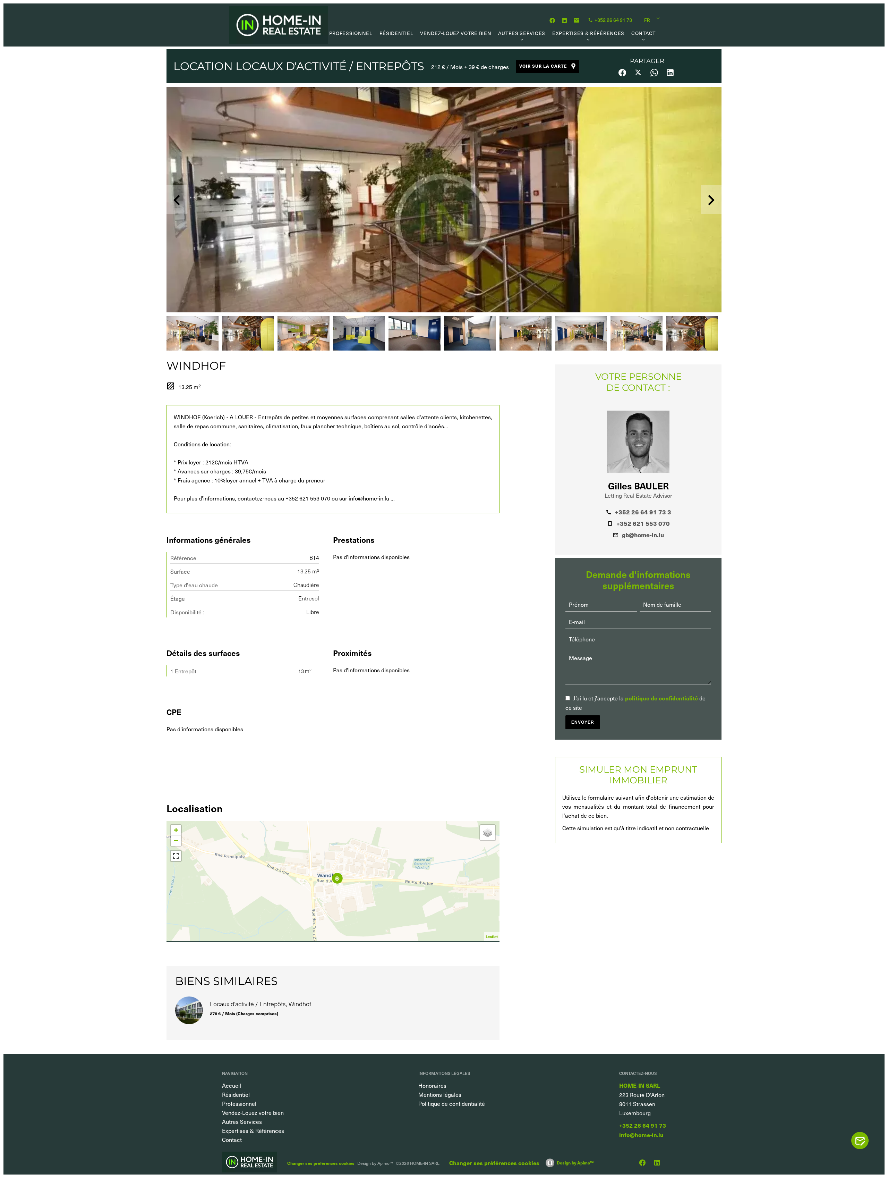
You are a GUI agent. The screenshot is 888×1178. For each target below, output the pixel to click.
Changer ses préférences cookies (321, 1163)
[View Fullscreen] (176, 856)
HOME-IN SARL (639, 1085)
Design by (575, 1163)
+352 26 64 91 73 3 (643, 512)
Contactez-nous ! (863, 1140)
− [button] (176, 840)
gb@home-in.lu (643, 535)
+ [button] (176, 830)
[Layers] (487, 832)
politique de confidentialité (661, 698)
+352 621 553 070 (643, 523)
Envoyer (582, 722)
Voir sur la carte (543, 66)
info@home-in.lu (641, 1135)
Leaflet (492, 936)
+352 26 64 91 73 (642, 1125)
